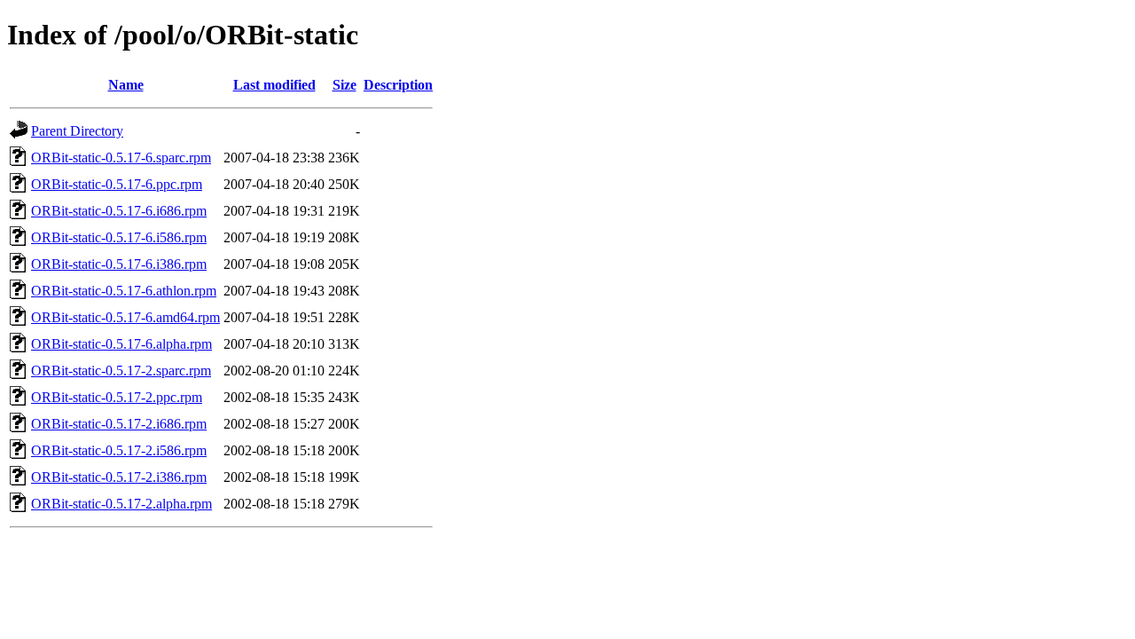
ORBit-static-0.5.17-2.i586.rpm (119, 450)
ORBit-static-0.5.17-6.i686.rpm (119, 210)
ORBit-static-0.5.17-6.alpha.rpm (121, 343)
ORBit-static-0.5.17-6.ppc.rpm (116, 184)
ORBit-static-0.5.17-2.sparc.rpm (121, 370)
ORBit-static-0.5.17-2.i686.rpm (119, 423)
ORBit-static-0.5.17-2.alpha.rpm (121, 503)
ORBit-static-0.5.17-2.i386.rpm (119, 477)
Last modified (274, 84)
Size (344, 84)
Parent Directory (77, 130)
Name (126, 84)
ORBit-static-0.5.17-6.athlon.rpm (123, 290)
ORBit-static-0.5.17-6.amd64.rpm (125, 317)
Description (398, 84)
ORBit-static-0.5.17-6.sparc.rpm (121, 157)
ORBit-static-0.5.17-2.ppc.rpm (116, 397)
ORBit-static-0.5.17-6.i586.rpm (119, 237)
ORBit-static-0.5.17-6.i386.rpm (119, 264)
